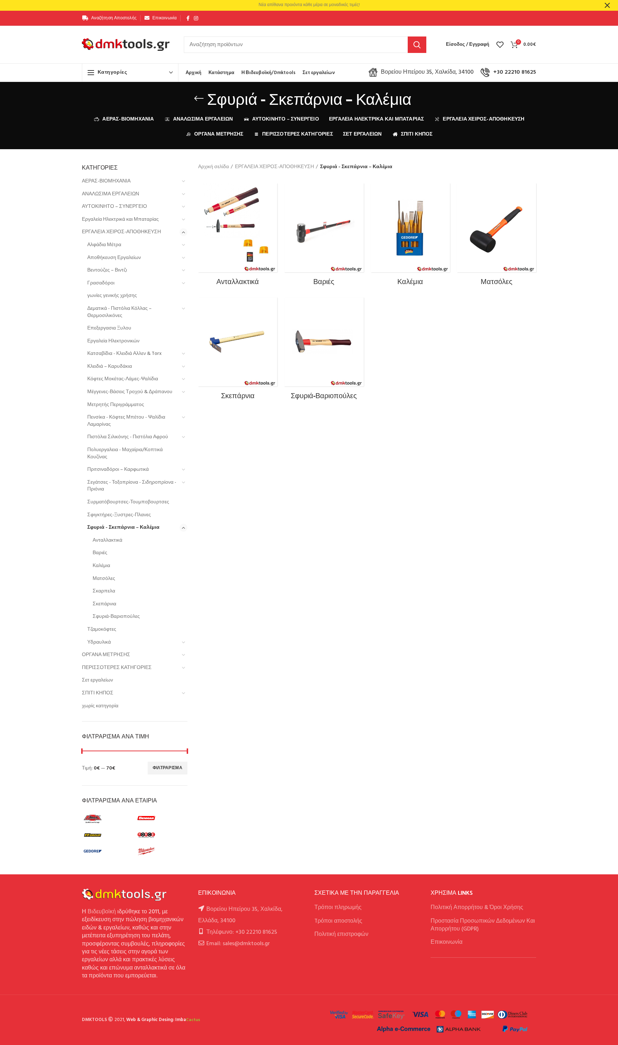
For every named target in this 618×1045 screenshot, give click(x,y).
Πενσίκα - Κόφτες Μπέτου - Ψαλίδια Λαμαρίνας (126, 421)
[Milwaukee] (161, 851)
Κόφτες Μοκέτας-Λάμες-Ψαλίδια (122, 379)
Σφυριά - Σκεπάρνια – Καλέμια (123, 527)
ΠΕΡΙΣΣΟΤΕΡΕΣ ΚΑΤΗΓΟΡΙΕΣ (117, 668)
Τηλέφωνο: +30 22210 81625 (241, 932)
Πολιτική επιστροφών (341, 934)
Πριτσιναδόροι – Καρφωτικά (118, 469)
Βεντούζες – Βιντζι (107, 270)
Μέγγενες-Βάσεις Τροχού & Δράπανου (129, 392)
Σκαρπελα (104, 591)
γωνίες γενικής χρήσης (112, 296)
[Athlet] (107, 819)
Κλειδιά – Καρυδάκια (109, 366)
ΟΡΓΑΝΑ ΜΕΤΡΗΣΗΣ (106, 655)
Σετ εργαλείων (97, 680)
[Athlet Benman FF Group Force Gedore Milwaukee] (133, 836)
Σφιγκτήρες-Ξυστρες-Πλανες (119, 515)
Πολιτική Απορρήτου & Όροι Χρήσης (477, 907)
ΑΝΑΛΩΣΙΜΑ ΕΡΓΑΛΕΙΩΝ (110, 194)
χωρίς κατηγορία (100, 706)
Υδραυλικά (99, 642)
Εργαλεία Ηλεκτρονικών (113, 341)
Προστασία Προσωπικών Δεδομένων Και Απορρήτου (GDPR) (483, 925)
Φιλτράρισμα (167, 768)
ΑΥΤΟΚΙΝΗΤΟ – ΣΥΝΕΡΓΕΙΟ (114, 206)
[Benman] (161, 819)
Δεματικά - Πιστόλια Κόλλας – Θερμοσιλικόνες (119, 312)
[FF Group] (107, 835)
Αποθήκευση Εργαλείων (114, 258)
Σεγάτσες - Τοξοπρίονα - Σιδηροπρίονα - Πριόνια (131, 486)
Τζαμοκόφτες (101, 629)
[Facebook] (188, 18)
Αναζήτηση (417, 44)
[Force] (161, 835)
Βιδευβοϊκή (102, 912)
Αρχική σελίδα (213, 167)
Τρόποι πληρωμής (338, 907)
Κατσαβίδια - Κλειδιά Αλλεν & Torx (124, 354)
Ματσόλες (104, 579)
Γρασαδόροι (100, 283)
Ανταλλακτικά (107, 540)
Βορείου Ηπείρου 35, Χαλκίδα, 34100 (427, 72)
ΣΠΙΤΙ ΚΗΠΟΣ (97, 693)
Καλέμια (101, 566)
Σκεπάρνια (104, 604)
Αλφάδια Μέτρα (104, 245)
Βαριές (100, 553)
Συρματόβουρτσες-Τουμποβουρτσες (128, 502)
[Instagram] (196, 18)
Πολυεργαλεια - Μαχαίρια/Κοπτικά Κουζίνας (125, 453)
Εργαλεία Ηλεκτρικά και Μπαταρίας (120, 219)
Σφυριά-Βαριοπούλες (116, 616)
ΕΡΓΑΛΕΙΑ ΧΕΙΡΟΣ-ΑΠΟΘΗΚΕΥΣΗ (121, 232)
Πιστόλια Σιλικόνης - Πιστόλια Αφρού (127, 437)
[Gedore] (107, 851)
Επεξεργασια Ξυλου (109, 328)
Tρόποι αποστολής (338, 921)
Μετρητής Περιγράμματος (115, 405)
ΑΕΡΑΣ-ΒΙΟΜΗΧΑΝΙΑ (106, 181)
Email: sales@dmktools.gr (238, 943)
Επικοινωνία (446, 942)
